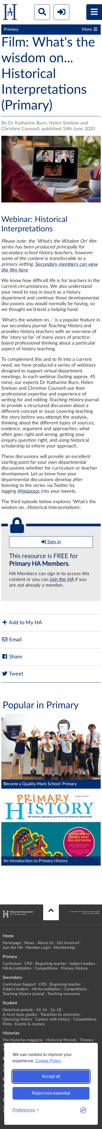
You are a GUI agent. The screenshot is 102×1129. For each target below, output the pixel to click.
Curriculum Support (19, 984)
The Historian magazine (23, 1040)
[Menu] (94, 12)
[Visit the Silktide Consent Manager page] (83, 1110)
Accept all (51, 1076)
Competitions (46, 968)
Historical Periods (61, 1040)
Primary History (74, 968)
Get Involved (68, 943)
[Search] (42, 12)
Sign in (53, 542)
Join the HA (61, 579)
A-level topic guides (20, 1015)
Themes (86, 1040)
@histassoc (28, 491)
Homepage (12, 943)
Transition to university (60, 1015)
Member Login (38, 948)
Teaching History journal (23, 994)
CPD (28, 964)
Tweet (15, 674)
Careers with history (52, 1019)
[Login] (61, 12)
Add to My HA (25, 622)
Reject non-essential (51, 1093)
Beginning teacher (50, 964)
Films (7, 1024)
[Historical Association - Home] (18, 916)
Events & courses (30, 1024)
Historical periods (18, 1010)
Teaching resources (63, 994)
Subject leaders (82, 964)
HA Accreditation (17, 968)
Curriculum (12, 964)
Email (15, 639)
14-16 (41, 1010)
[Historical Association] (10, 13)
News (29, 943)
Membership (64, 948)
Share (15, 656)
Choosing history (17, 1019)
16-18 (55, 1010)
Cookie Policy (48, 1061)
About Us (45, 943)
